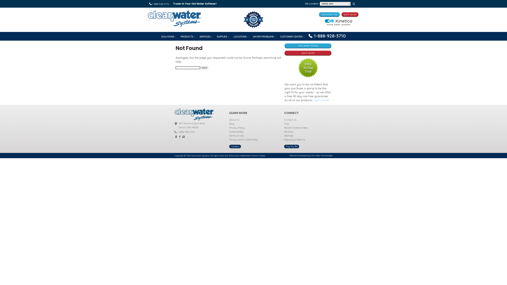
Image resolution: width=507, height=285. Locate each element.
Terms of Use (236, 135)
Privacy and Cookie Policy (243, 139)
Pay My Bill (292, 146)
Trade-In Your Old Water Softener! (195, 4)
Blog (231, 123)
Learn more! (321, 100)
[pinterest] (190, 136)
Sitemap (288, 135)
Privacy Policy (237, 127)
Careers (235, 146)
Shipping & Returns (294, 139)
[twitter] (187, 136)
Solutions (168, 36)
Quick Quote (350, 14)
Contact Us (290, 119)
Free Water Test (329, 14)
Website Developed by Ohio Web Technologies (311, 155)
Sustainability (236, 131)
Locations (240, 36)
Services (205, 36)
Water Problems (263, 36)
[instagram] (183, 136)
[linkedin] (196, 136)
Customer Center (291, 36)
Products (187, 36)
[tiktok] (193, 136)
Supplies (222, 36)
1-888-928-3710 (160, 4)
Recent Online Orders (296, 127)
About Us (234, 119)
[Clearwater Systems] (174, 19)
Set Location (311, 3)
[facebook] (179, 136)
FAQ (286, 123)
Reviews (288, 131)
